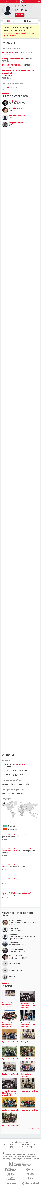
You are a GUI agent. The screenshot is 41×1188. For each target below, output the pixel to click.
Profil (13, 21)
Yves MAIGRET (14, 934)
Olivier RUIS (13, 101)
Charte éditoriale (27, 1153)
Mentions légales (7, 1159)
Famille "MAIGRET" (16, 970)
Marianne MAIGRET (16, 949)
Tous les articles (16, 1155)
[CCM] (30, 1169)
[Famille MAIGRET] (5, 970)
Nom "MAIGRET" (15, 964)
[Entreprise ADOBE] (5, 977)
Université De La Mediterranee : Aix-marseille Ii (18, 850)
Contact (8, 1155)
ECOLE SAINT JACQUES (13, 52)
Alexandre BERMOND (17, 115)
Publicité (35, 1153)
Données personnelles (9, 1157)
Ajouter (20, 15)
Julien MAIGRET (15, 943)
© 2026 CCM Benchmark (31, 1159)
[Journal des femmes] (10, 1169)
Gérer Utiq (35, 1157)
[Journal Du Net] (10, 1174)
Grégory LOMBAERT (17, 123)
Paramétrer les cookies (24, 1157)
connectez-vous (11, 33)
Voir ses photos (33, 1128)
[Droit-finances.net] (30, 1174)
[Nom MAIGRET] (5, 964)
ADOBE (5, 87)
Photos (30, 21)
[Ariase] (10, 1183)
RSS (24, 1155)
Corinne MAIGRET (16, 956)
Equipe (18, 1153)
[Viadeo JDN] (30, 1178)
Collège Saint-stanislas (12, 59)
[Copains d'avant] (10, 1178)
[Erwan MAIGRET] (7, 9)
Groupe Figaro (17, 1159)
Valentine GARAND (16, 108)
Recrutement (30, 1155)
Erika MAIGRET (15, 928)
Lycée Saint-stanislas (11, 65)
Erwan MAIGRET (8, 835)
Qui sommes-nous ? (9, 1153)
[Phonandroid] (30, 1183)
